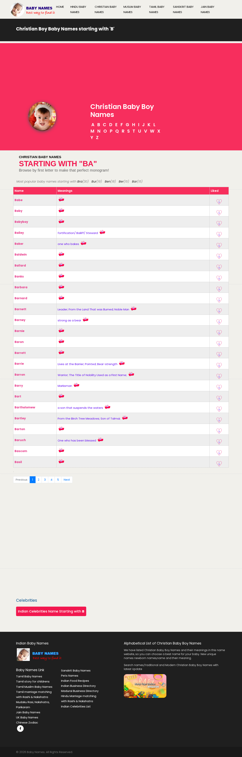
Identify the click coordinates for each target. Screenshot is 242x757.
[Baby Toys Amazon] (145, 686)
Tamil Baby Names (156, 9)
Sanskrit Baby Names (183, 9)
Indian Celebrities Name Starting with (51, 611)
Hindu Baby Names (78, 9)
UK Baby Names (27, 717)
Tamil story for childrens (33, 681)
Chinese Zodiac (27, 722)
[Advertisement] (121, 69)
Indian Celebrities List (76, 706)
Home (60, 7)
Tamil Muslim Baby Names (34, 687)
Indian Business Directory (78, 686)
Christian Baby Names (106, 9)
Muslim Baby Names (132, 9)
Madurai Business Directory (80, 691)
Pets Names (69, 676)
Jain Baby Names (207, 9)
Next (67, 480)
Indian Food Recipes (75, 681)
